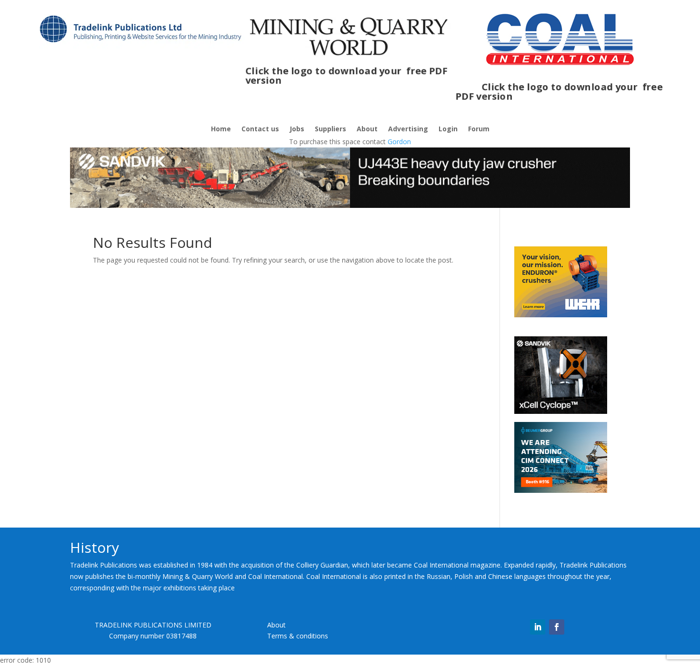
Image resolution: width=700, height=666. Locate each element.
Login (448, 129)
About (367, 129)
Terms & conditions (297, 635)
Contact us (260, 129)
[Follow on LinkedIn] (537, 627)
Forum (479, 129)
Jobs (297, 129)
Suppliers (330, 129)
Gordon (399, 141)
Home (221, 129)
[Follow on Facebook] (556, 627)
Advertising (408, 129)
